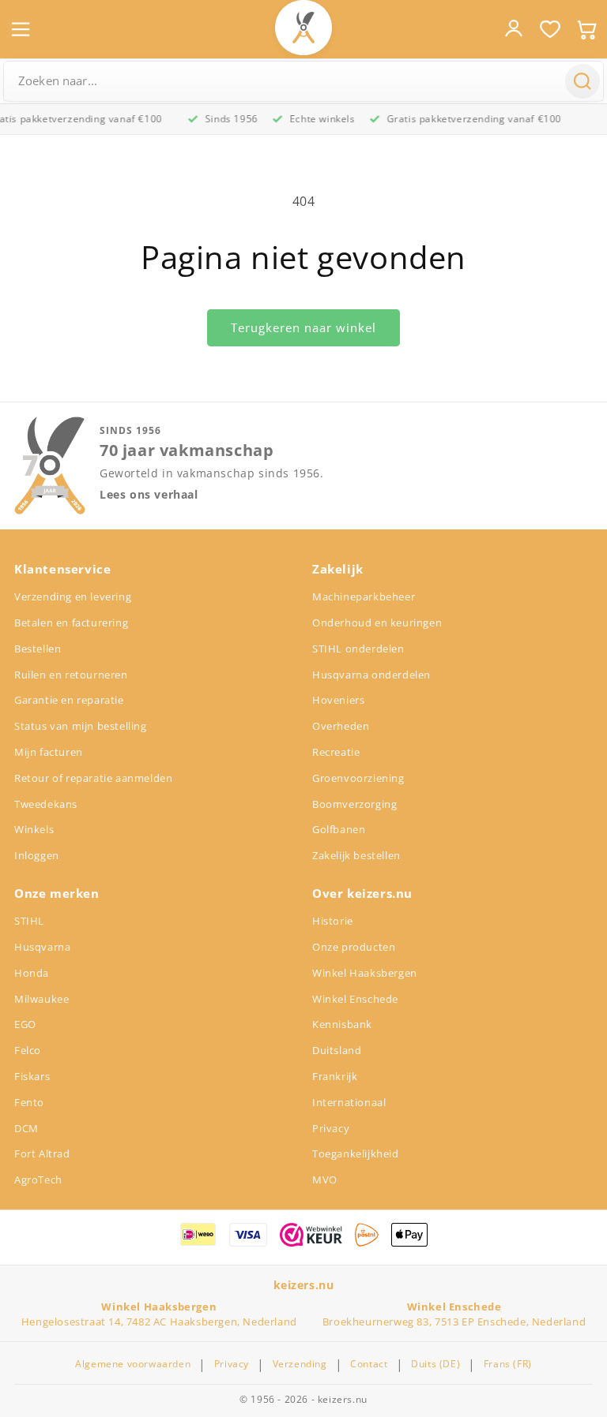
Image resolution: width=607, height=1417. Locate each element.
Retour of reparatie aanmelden (93, 778)
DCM (26, 1128)
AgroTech (38, 1179)
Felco (27, 1050)
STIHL (29, 921)
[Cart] (586, 29)
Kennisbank (342, 1024)
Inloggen (36, 855)
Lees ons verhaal (149, 495)
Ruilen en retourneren (71, 674)
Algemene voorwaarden (132, 1364)
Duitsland (336, 1050)
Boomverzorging (354, 804)
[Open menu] (20, 29)
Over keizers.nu (362, 893)
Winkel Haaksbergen (364, 973)
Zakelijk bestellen (356, 855)
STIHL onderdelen (358, 648)
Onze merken (57, 893)
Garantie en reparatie (69, 700)
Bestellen (37, 648)
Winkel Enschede (355, 999)
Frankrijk (334, 1076)
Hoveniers (338, 700)
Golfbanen (338, 829)
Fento (29, 1102)
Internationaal (349, 1102)
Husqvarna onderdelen (371, 674)
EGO (25, 1024)
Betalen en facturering (71, 622)
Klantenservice (62, 569)
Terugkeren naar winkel (303, 327)
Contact (368, 1364)
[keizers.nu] (303, 27)
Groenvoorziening (358, 778)
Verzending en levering (72, 596)
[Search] (582, 81)
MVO (324, 1179)
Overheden (340, 726)
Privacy (330, 1128)
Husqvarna (42, 947)
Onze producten (353, 947)
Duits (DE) (435, 1364)
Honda (31, 973)
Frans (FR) (508, 1364)
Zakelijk (338, 569)
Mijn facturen (48, 752)
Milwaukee (41, 999)
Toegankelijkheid (355, 1153)
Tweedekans (45, 804)
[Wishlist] (550, 29)
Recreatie (336, 752)
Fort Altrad (42, 1153)
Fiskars (32, 1076)
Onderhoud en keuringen (377, 622)
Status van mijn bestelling (80, 726)
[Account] (513, 28)
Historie (332, 921)
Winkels (34, 829)
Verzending (300, 1364)
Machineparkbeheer (363, 596)
